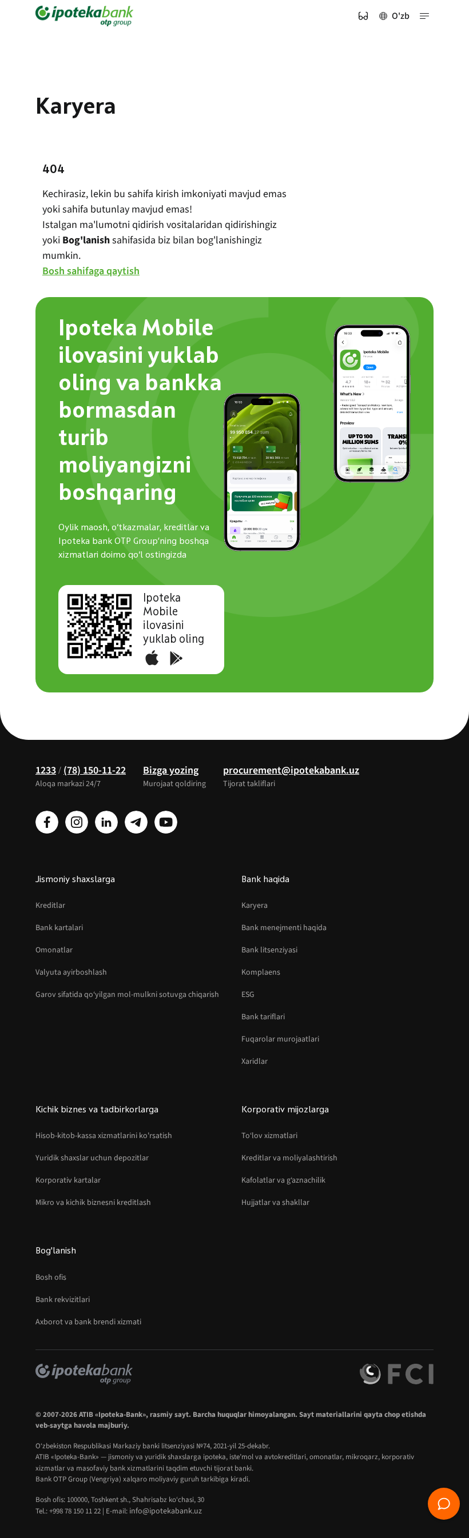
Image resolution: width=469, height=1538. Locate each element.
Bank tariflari (263, 1017)
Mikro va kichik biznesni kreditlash (93, 1202)
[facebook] (46, 822)
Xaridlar (254, 1061)
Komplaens (260, 972)
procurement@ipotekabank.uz (291, 770)
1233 (45, 770)
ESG (248, 994)
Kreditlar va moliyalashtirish (289, 1158)
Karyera (254, 905)
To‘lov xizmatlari (269, 1136)
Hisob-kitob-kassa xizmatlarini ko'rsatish (103, 1136)
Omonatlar (54, 950)
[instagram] (76, 822)
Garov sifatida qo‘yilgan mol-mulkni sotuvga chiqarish (127, 994)
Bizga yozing (170, 770)
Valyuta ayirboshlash (71, 972)
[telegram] (136, 822)
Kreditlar (50, 905)
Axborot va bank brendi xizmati (88, 1322)
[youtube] (165, 822)
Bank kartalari (59, 928)
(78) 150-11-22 (94, 770)
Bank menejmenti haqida (284, 928)
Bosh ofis (50, 1277)
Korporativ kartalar (68, 1180)
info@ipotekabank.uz (165, 1511)
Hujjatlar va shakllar (275, 1202)
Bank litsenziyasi (269, 950)
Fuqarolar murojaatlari (280, 1039)
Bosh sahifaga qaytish (91, 271)
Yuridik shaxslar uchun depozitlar (92, 1158)
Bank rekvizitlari (62, 1299)
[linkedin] (106, 822)
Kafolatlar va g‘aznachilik (283, 1180)
